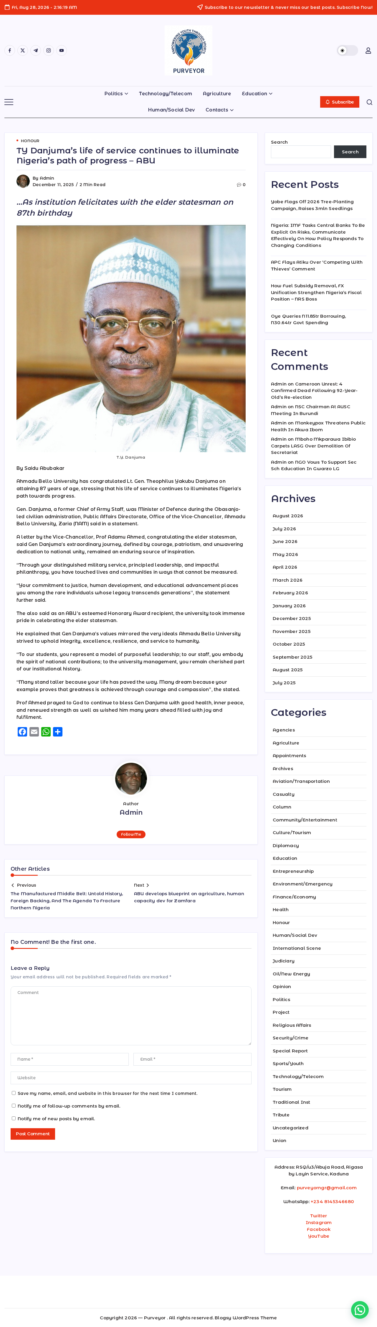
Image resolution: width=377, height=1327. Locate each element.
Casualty (284, 794)
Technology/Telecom (298, 1076)
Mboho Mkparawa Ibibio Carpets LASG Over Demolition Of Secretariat (313, 445)
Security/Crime (290, 1038)
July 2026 (284, 529)
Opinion (282, 986)
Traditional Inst (291, 1102)
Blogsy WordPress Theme (246, 1318)
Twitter (318, 1215)
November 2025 (291, 631)
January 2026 (289, 605)
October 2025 (289, 644)
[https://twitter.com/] (22, 50)
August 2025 (287, 669)
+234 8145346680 (332, 1201)
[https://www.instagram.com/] (48, 50)
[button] (347, 50)
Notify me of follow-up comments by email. (69, 1106)
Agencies (284, 730)
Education (285, 858)
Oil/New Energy (291, 974)
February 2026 (290, 593)
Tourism (282, 1089)
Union (279, 1140)
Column (282, 807)
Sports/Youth (288, 1063)
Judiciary (284, 961)
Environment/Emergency (303, 884)
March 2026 (287, 580)
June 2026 (285, 541)
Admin (47, 178)
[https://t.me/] (35, 50)
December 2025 (292, 618)
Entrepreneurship (293, 871)
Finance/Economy (294, 897)
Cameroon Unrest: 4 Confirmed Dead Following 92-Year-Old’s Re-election (314, 390)
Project (281, 1012)
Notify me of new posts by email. (56, 1118)
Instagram (319, 1222)
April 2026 (285, 567)
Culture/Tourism (292, 832)
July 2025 (284, 682)
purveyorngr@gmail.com (327, 1187)
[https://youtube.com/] (61, 50)
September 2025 (292, 657)
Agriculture (286, 743)
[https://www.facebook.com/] (9, 50)
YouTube (318, 1236)
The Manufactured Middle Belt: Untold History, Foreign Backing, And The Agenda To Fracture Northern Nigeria (67, 901)
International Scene (297, 948)
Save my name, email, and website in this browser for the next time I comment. (107, 1093)
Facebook (318, 1229)
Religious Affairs (292, 1025)
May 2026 (285, 554)
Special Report (290, 1051)
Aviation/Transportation (301, 781)
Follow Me (131, 834)
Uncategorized (290, 1128)
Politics (281, 999)
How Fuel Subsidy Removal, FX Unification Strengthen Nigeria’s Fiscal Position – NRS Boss (316, 292)
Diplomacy (286, 845)
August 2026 (288, 516)
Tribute (281, 1115)
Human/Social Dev (295, 935)
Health (281, 909)
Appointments (289, 755)
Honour (281, 922)
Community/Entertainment (305, 820)
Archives (283, 768)
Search (279, 142)
